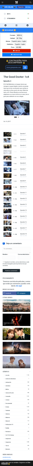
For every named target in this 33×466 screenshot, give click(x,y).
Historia (8, 414)
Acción (7, 375)
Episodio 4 (23, 151)
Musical (8, 421)
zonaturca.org (6, 457)
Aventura (8, 385)
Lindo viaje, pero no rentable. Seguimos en (15, 463)
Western (8, 449)
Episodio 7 (23, 169)
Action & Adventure (11, 378)
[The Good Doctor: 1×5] (27, 25)
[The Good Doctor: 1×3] (5, 25)
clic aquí (19, 286)
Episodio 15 (23, 216)
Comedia (8, 396)
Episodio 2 (23, 139)
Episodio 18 (23, 234)
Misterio (8, 417)
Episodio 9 (23, 180)
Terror (7, 445)
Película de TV (9, 424)
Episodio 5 (23, 157)
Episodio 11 (23, 192)
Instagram (22, 293)
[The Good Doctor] (16, 25)
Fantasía (8, 410)
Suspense (8, 438)
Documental (9, 403)
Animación (8, 382)
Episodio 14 (23, 210)
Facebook (8, 293)
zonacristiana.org (7, 459)
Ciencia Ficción (10, 392)
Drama (7, 407)
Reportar (21, 7)
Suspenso (8, 442)
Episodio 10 (23, 186)
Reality (7, 428)
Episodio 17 (23, 228)
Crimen (7, 400)
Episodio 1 (23, 133)
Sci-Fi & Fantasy (10, 435)
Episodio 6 (23, 163)
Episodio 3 (23, 145)
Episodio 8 (23, 175)
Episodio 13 (23, 204)
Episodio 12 (23, 198)
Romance (8, 431)
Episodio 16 (23, 222)
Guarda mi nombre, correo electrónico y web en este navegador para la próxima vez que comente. (16, 263)
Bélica (7, 389)
